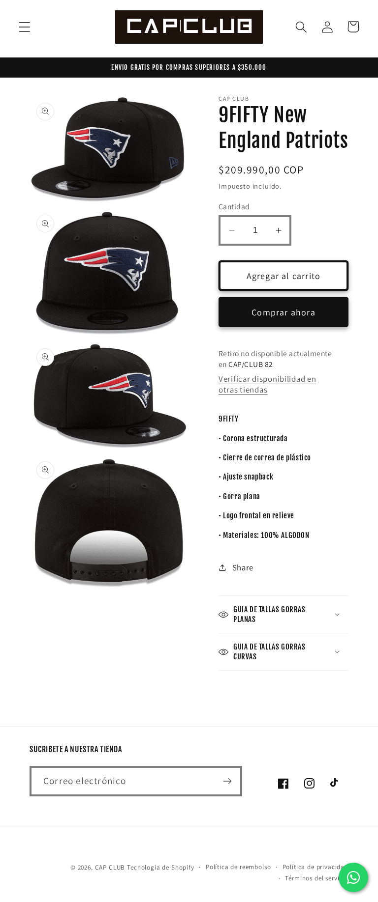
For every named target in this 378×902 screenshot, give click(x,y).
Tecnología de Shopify (160, 867)
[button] (25, 27)
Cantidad (234, 206)
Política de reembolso (238, 867)
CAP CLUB (110, 867)
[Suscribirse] (227, 781)
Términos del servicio (316, 878)
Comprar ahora (283, 312)
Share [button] (242, 567)
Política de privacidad (315, 867)
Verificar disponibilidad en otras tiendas (267, 384)
